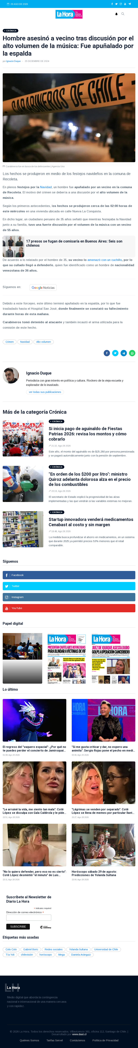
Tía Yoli (10, 954)
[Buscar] (123, 14)
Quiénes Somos (29, 1040)
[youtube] (125, 4)
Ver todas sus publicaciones (45, 392)
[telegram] (129, 4)
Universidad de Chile (106, 949)
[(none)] (11, 375)
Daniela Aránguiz (81, 954)
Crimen (10, 341)
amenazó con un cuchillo (105, 260)
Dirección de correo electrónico (25, 912)
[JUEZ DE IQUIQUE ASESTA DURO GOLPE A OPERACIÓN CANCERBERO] (111, 658)
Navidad (46, 187)
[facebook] (112, 4)
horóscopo (46, 954)
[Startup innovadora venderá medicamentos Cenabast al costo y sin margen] (23, 529)
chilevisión (27, 954)
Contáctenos (77, 1040)
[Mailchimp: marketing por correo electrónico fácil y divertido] (45, 929)
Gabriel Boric (30, 949)
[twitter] (116, 4)
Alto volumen (43, 341)
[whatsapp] (132, 353)
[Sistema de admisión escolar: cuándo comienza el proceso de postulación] (22, 658)
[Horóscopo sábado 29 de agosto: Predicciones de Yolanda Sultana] (103, 845)
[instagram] (121, 4)
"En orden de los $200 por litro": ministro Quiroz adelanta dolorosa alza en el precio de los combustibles (90, 479)
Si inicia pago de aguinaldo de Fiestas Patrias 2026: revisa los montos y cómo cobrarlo (87, 434)
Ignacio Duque (13, 61)
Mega (61, 954)
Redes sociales (54, 949)
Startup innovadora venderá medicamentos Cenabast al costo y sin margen (91, 522)
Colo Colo (11, 949)
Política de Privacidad (105, 1040)
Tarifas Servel (54, 1040)
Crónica (57, 412)
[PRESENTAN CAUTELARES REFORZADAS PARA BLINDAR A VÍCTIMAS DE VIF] (66, 658)
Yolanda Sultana (78, 949)
